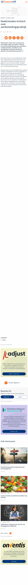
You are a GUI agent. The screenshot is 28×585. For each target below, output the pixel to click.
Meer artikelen (4, 533)
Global (4, 340)
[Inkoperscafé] (8, 2)
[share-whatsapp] (18, 37)
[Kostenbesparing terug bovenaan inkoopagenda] (14, 459)
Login (19, 397)
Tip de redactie (13, 383)
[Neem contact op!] (14, 362)
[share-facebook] (14, 37)
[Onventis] (14, 552)
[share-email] (21, 37)
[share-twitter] (6, 37)
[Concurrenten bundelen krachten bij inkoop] (14, 488)
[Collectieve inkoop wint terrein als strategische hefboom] (14, 517)
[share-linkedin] (10, 37)
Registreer (6, 397)
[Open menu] (26, 1)
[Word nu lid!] (14, 420)
